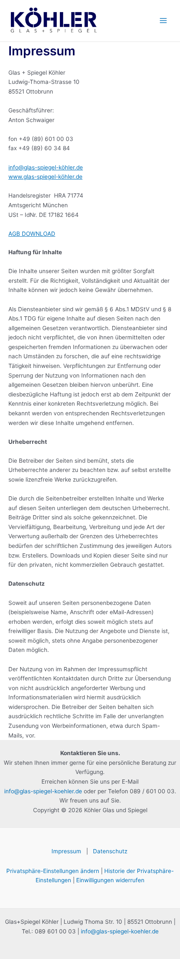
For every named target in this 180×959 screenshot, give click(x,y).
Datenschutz (111, 851)
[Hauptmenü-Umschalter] (163, 20)
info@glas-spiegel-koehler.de (43, 791)
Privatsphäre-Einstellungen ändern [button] (52, 871)
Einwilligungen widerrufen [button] (110, 880)
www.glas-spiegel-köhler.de (45, 176)
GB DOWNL (27, 233)
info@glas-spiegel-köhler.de (45, 167)
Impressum (66, 851)
